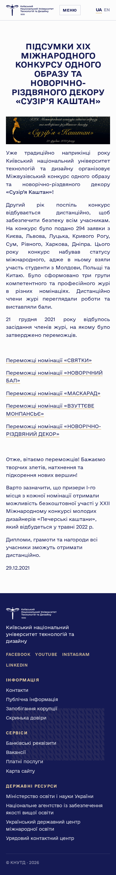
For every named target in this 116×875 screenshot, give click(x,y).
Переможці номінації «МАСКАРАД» (53, 393)
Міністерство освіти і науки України (49, 796)
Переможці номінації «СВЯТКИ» (49, 360)
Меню (70, 10)
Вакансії (16, 752)
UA (99, 9)
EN (107, 9)
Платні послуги (24, 761)
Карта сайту (20, 771)
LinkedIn (17, 665)
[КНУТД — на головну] (30, 10)
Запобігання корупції (31, 708)
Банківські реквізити (31, 743)
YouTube (46, 654)
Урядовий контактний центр (40, 838)
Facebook (18, 654)
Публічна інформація (32, 699)
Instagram (76, 654)
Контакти (17, 690)
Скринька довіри (26, 717)
